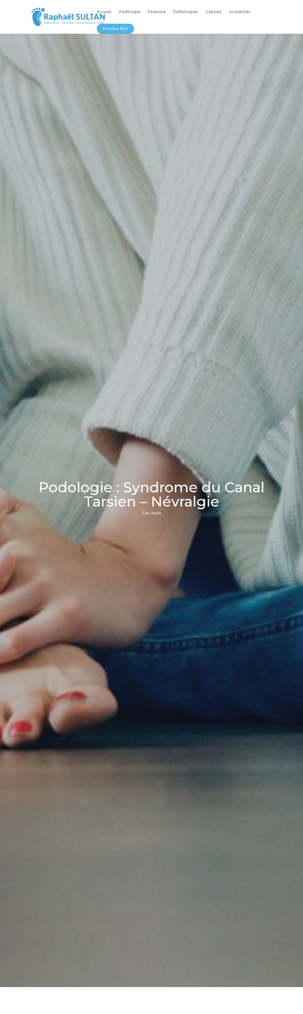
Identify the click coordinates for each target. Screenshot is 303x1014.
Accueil (104, 12)
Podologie (130, 12)
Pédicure (157, 12)
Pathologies (185, 12)
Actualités (240, 12)
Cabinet (214, 12)
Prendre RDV (115, 29)
